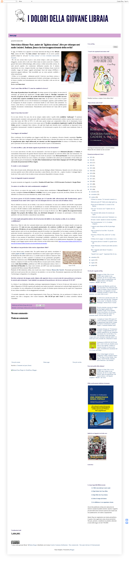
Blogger (72, 549)
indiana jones (27, 308)
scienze (42, 308)
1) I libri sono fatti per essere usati (100, 488)
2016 (91, 181)
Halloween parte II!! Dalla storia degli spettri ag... (104, 202)
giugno (93, 265)
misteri (38, 308)
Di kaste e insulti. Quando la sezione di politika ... (104, 219)
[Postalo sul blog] (38, 305)
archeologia (20, 308)
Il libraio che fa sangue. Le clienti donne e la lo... (104, 239)
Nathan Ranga (32, 545)
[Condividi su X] (40, 305)
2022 (91, 165)
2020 (91, 170)
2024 (91, 160)
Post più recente (16, 362)
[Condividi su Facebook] (42, 305)
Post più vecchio (77, 362)
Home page (13, 36)
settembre (94, 257)
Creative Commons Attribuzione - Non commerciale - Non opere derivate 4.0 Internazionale (75, 545)
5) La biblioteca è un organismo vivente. (102, 502)
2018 (91, 176)
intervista (33, 308)
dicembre (94, 192)
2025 (91, 157)
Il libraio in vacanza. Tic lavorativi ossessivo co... (104, 199)
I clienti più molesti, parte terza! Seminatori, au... (104, 217)
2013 (91, 189)
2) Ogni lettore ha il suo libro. (99, 491)
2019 (91, 173)
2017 (91, 178)
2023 (91, 162)
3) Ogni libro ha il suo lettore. (99, 495)
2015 (91, 184)
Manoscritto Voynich (58, 270)
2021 (91, 168)
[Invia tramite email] (37, 305)
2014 (91, 186)
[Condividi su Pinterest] (44, 305)
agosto (93, 260)
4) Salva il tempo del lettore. (99, 498)
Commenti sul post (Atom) (24, 365)
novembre (94, 194)
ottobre (93, 197)
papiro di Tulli (20, 253)
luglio (93, 262)
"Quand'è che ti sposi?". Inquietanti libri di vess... (104, 254)
